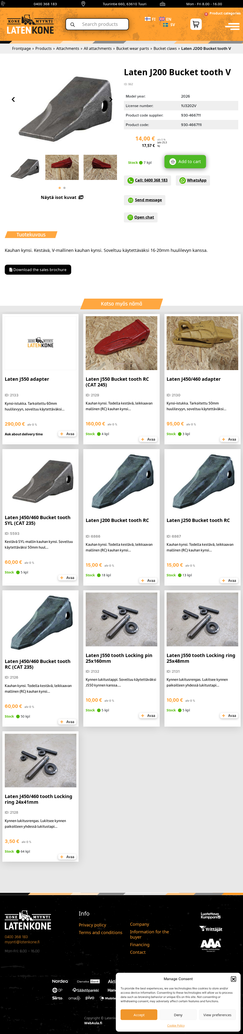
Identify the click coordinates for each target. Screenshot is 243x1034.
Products (43, 48)
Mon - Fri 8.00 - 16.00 (204, 3)
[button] (233, 979)
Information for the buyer (149, 934)
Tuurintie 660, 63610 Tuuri (124, 3)
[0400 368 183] (3, 3)
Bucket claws (165, 48)
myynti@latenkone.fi (22, 942)
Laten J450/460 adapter (194, 379)
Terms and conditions (100, 932)
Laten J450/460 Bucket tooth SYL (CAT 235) (37, 520)
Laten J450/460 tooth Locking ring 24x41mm (38, 799)
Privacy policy (92, 925)
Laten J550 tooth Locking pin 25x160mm (119, 658)
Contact (138, 952)
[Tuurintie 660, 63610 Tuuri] (83, 3)
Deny (178, 1014)
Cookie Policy (176, 1026)
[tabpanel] (24, 167)
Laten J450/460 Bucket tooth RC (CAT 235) (37, 664)
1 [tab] (59, 188)
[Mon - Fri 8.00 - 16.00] (162, 3)
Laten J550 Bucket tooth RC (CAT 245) (117, 382)
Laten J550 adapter (27, 379)
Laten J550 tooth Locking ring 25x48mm (201, 658)
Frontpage (21, 48)
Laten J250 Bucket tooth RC (198, 520)
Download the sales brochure (39, 269)
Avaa (69, 434)
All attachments (98, 48)
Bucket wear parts (132, 48)
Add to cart (189, 161)
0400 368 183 (45, 3)
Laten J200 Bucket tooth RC (117, 520)
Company (139, 924)
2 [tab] (64, 188)
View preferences (217, 1014)
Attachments (67, 48)
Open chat (144, 217)
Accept (139, 1014)
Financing (140, 944)
